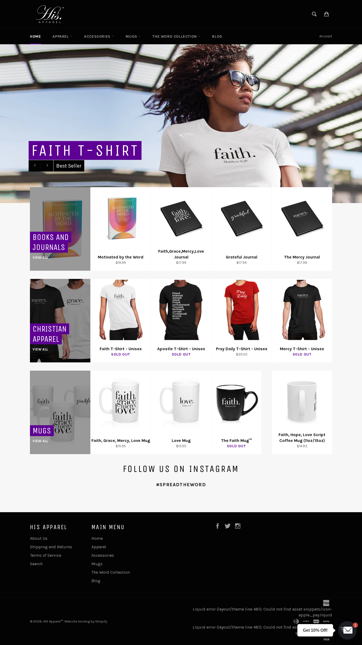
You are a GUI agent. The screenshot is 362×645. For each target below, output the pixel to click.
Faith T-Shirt (85, 150)
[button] (347, 630)
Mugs (132, 36)
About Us (38, 538)
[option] (181, 123)
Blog (217, 36)
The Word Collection (175, 36)
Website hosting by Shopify (85, 621)
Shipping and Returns (51, 546)
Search (36, 563)
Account (325, 36)
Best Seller (69, 166)
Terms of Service (45, 555)
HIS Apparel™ (53, 621)
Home (35, 36)
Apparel (61, 36)
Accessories (98, 36)
